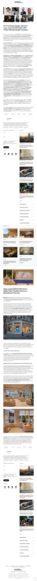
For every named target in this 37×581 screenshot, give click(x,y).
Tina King (4, 244)
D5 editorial (9, 118)
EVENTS (21, 194)
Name (4, 132)
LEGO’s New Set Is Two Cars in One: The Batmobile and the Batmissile (26, 180)
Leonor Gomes (22, 262)
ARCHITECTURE (22, 143)
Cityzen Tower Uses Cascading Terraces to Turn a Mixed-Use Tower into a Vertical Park (26, 146)
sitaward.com (18, 110)
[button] (4, 2)
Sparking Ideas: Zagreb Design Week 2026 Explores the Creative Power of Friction (27, 197)
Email (4, 136)
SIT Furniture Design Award (9, 34)
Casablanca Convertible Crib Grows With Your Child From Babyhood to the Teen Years (26, 163)
